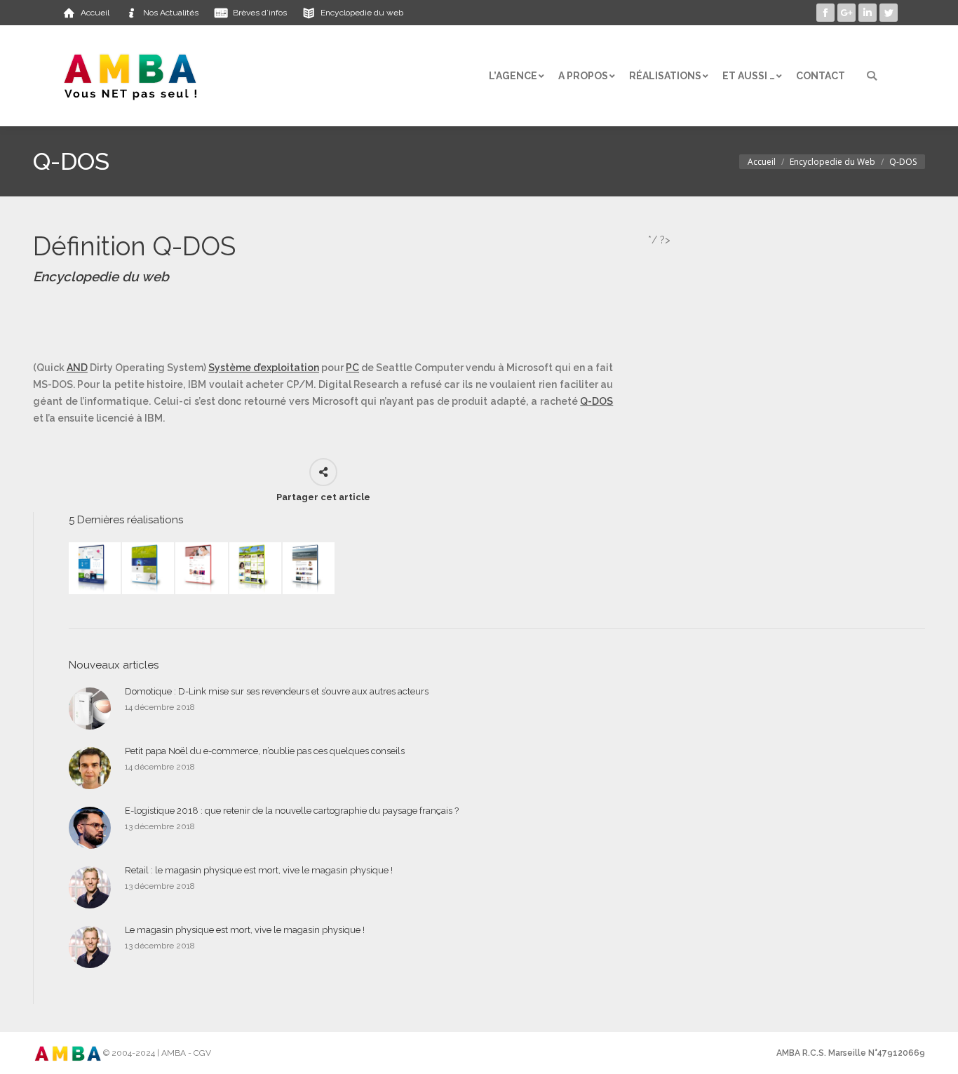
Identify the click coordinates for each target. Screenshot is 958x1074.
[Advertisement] (288, 322)
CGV (202, 1053)
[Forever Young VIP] (256, 569)
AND (77, 367)
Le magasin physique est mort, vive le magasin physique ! (245, 930)
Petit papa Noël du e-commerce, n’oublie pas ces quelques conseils (265, 751)
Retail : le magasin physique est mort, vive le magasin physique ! (259, 870)
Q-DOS (596, 401)
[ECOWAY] (95, 569)
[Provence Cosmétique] (202, 569)
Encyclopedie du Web (832, 162)
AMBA (173, 1053)
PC (352, 367)
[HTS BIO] (148, 569)
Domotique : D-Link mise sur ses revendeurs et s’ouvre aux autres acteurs (277, 691)
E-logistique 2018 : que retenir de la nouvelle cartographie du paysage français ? (292, 810)
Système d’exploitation (263, 367)
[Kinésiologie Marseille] (309, 569)
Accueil (762, 162)
